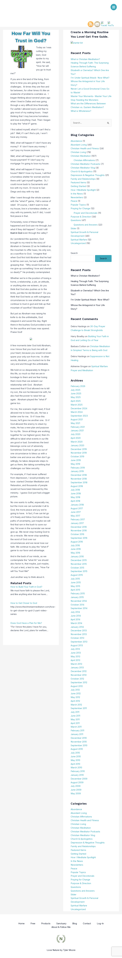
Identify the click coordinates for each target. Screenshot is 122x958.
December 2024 (79, 408)
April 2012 (75, 701)
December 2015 (79, 560)
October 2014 (77, 604)
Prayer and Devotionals (85, 213)
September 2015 (79, 571)
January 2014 (77, 627)
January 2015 (77, 597)
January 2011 (77, 734)
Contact (87, 923)
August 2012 (77, 686)
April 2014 (75, 619)
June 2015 (76, 582)
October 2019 (77, 456)
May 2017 (75, 515)
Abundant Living (79, 144)
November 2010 (79, 741)
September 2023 (79, 415)
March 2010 (76, 767)
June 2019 (76, 460)
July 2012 (75, 689)
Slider (73, 228)
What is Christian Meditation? (85, 59)
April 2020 (76, 438)
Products (45, 923)
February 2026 (78, 386)
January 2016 (77, 556)
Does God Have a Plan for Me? (26, 623)
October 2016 (77, 534)
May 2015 (75, 586)
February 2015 (78, 593)
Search (74, 253)
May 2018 (75, 497)
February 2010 (78, 771)
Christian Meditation (81, 156)
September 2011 (79, 708)
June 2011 (75, 715)
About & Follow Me (61, 927)
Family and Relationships (83, 179)
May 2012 (75, 697)
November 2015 (79, 564)
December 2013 (79, 630)
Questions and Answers (86, 224)
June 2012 (76, 693)
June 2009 (76, 789)
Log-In (100, 923)
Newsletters (77, 197)
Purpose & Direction (81, 216)
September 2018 (79, 482)
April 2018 (75, 501)
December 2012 (79, 671)
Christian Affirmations (84, 160)
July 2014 (75, 612)
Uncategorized (78, 243)
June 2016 (76, 549)
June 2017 (76, 512)
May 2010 (75, 760)
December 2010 (79, 738)
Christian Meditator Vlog (83, 167)
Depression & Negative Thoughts (88, 175)
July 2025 (75, 390)
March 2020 (77, 441)
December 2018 (79, 475)
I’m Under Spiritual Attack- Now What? (90, 77)
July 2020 (75, 434)
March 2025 (77, 404)
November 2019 (79, 452)
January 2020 (77, 445)
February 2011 (77, 730)
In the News (77, 193)
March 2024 (77, 412)
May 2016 (75, 552)
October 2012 (77, 678)
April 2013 (75, 660)
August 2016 (77, 541)
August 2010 (77, 749)
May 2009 (76, 793)
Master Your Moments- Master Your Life (91, 96)
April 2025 (76, 401)
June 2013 (76, 652)
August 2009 (77, 782)
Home (21, 923)
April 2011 (75, 723)
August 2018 (77, 486)
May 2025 (76, 397)
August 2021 (77, 419)
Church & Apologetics (82, 171)
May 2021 (75, 423)
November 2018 (79, 478)
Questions (76, 220)
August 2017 (77, 508)
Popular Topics (78, 204)
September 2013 (79, 641)
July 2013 (75, 649)
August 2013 (77, 645)
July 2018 (75, 489)
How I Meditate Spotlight (83, 190)
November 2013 (79, 634)
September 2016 (79, 538)
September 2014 (79, 608)
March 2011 (76, 726)
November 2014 (79, 601)
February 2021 (78, 427)
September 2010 (79, 745)
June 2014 (76, 615)
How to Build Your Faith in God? (26, 586)
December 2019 (79, 449)
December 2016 (79, 527)
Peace (74, 201)
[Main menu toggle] (114, 7)
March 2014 (76, 623)
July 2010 (75, 752)
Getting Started (78, 186)
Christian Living (78, 152)
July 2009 (75, 786)
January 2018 (77, 504)
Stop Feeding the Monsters (84, 100)
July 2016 (75, 545)
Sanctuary (61, 923)
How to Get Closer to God (23, 603)
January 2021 (77, 430)
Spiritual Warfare (79, 239)
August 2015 (77, 575)
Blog (74, 923)
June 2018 (76, 493)
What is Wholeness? (81, 111)
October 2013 (77, 638)
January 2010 (77, 775)
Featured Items (78, 182)
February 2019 (78, 467)
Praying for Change (80, 208)
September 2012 (79, 682)
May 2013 (75, 656)
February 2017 (78, 519)
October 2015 (77, 567)
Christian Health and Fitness (85, 148)
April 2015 (75, 589)
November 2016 (79, 530)
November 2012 (79, 675)
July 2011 (75, 712)
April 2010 (75, 764)
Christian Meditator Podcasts (85, 164)
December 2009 (79, 778)
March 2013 (76, 664)
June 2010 (76, 756)
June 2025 (76, 393)
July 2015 (75, 578)
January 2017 (77, 523)
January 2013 (77, 667)
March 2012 (76, 704)
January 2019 (77, 471)
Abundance (76, 141)
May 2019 (75, 464)
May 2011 (75, 719)
